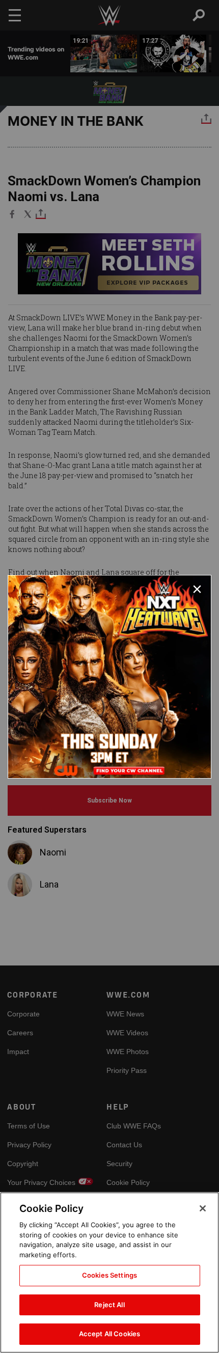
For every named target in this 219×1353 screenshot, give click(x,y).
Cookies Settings (109, 1275)
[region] (109, 1272)
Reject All (109, 1305)
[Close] (202, 1208)
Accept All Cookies (109, 1334)
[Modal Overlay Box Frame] (109, 677)
